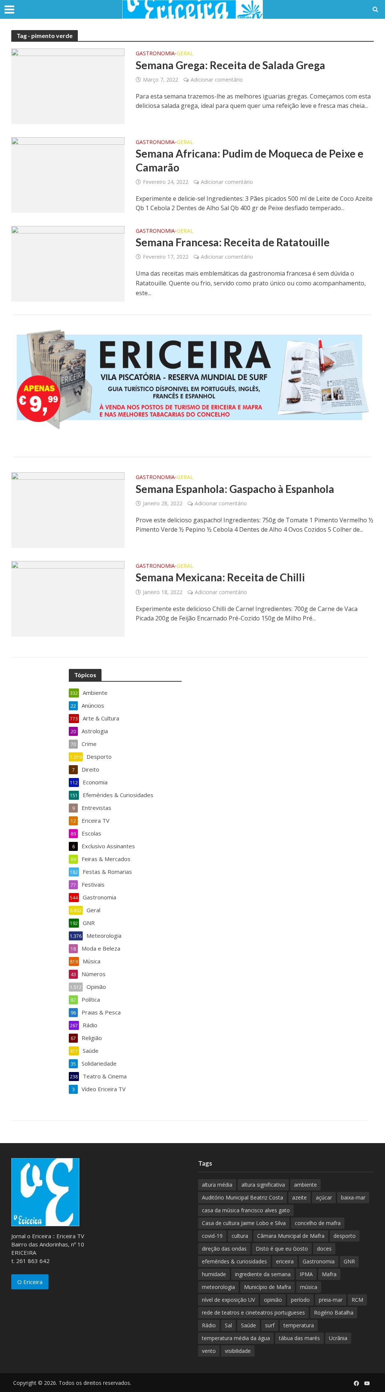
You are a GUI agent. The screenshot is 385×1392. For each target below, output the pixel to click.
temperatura (298, 1325)
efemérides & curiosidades (234, 1261)
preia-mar (331, 1299)
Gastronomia (155, 54)
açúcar (324, 1197)
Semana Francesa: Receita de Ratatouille (233, 242)
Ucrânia (338, 1338)
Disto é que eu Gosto (282, 1248)
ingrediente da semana (263, 1274)
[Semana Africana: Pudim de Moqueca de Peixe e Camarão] (67, 174)
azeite (299, 1197)
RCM (357, 1299)
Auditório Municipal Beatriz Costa (242, 1197)
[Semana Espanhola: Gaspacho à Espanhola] (67, 509)
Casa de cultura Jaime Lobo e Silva (244, 1223)
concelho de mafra (318, 1223)
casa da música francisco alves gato (246, 1210)
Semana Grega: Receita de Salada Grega (230, 65)
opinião (273, 1299)
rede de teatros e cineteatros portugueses (253, 1312)
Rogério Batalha (333, 1312)
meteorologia (218, 1286)
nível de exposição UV (228, 1299)
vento (209, 1350)
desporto (344, 1235)
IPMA (306, 1274)
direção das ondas (224, 1248)
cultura (240, 1235)
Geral (185, 54)
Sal (228, 1325)
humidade (214, 1274)
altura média (217, 1184)
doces (324, 1248)
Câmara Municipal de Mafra (290, 1235)
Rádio (209, 1325)
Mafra (329, 1274)
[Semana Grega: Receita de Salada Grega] (67, 86)
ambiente (305, 1184)
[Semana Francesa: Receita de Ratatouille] (67, 263)
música (308, 1286)
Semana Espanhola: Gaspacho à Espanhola (235, 488)
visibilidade (238, 1350)
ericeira (285, 1261)
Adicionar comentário (217, 79)
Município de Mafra (267, 1286)
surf (269, 1325)
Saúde (248, 1325)
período (300, 1299)
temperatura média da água (236, 1338)
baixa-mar (353, 1197)
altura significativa (263, 1184)
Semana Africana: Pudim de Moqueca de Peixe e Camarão (250, 160)
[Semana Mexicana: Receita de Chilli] (67, 598)
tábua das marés (299, 1338)
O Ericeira (29, 1282)
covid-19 (212, 1235)
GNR (349, 1261)
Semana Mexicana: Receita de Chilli (220, 577)
